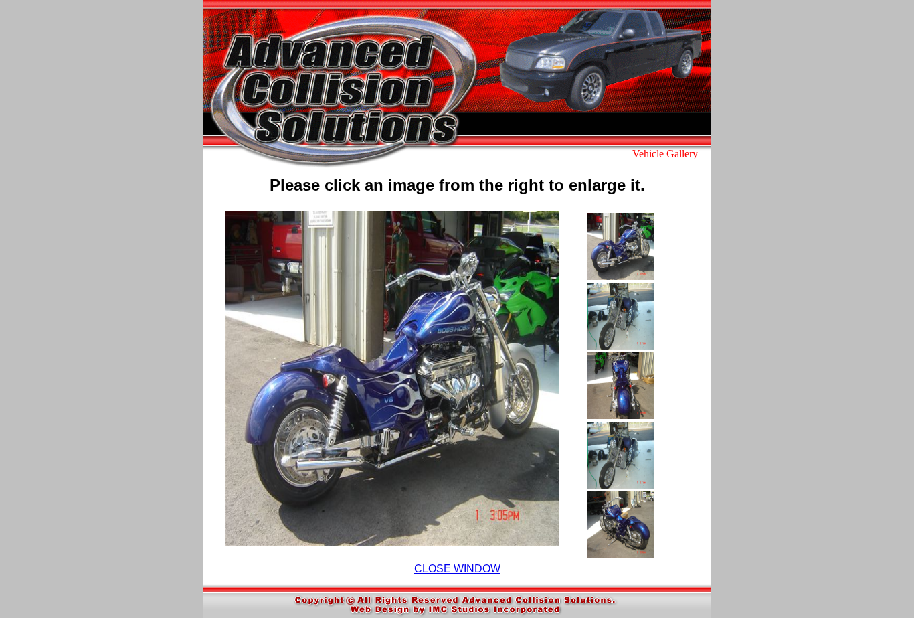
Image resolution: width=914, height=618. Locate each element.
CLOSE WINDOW (457, 568)
